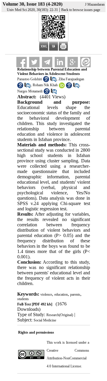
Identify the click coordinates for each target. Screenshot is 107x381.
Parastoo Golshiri (29, 79)
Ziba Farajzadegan (71, 79)
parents (75, 294)
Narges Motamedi (30, 91)
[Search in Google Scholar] (46, 81)
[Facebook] (21, 62)
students (23, 299)
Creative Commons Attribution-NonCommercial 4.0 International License (68, 358)
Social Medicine (45, 320)
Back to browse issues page (80, 10)
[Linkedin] (60, 62)
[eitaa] (85, 62)
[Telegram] (47, 62)
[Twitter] (34, 62)
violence (46, 294)
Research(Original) (59, 315)
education (61, 294)
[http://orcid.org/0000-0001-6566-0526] (62, 87)
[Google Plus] (72, 62)
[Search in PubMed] (53, 81)
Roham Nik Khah (45, 85)
